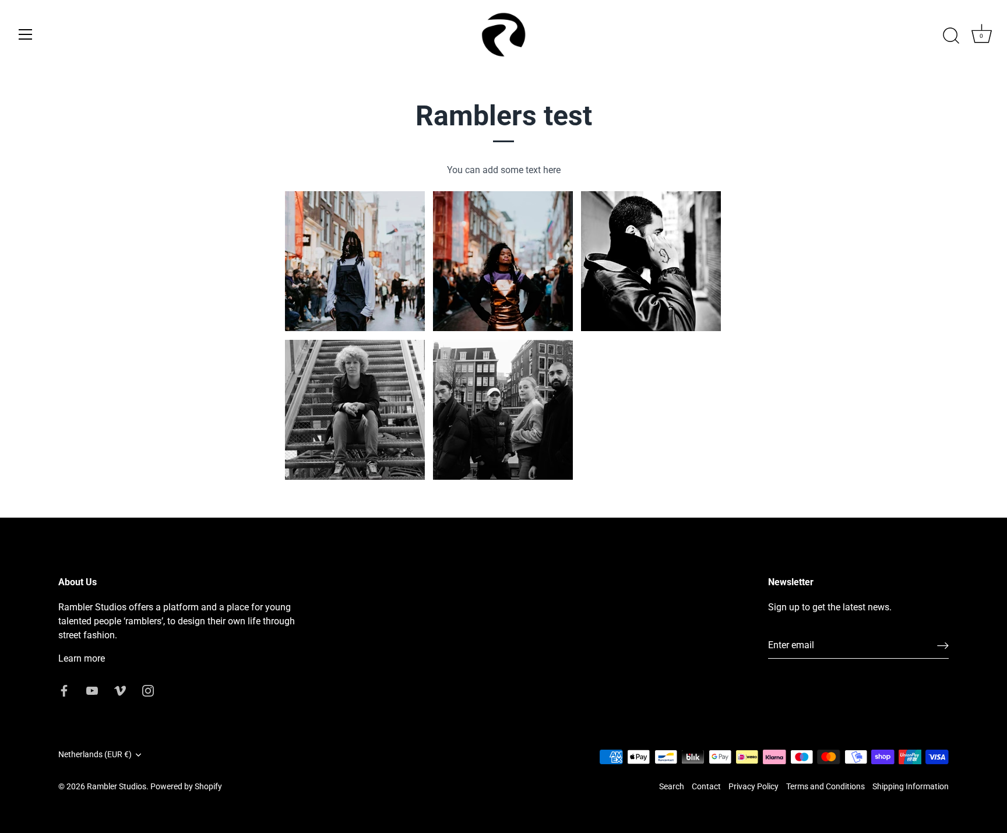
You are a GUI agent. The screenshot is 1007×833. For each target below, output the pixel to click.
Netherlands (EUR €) (95, 754)
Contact (706, 786)
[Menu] (25, 34)
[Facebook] (64, 689)
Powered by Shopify (186, 786)
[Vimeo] (120, 689)
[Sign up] (943, 645)
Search (671, 786)
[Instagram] (148, 689)
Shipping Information (910, 786)
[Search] (951, 36)
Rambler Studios (116, 786)
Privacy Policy (753, 786)
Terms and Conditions (825, 786)
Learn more (81, 658)
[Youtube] (92, 689)
